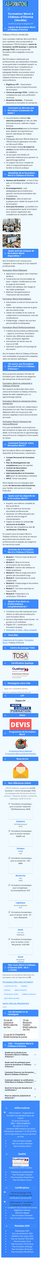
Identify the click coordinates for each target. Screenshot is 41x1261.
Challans (24, 986)
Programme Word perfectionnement (20, 753)
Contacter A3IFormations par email (20, 1128)
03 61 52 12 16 (22, 1126)
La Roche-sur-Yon (10, 986)
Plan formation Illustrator (22, 1249)
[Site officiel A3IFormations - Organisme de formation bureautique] (20, 1115)
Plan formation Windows (22, 1143)
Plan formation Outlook (22, 1174)
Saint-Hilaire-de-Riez (11, 998)
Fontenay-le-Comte (11, 994)
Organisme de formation (13, 640)
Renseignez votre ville (19, 683)
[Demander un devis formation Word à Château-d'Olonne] (20, 724)
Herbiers (7, 990)
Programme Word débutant (20, 751)
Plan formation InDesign (22, 1246)
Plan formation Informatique (22, 1218)
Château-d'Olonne (28, 994)
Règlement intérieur (22, 1210)
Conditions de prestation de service (22, 1207)
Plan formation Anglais (22, 1141)
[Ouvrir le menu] (9, 9)
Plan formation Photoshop (22, 1244)
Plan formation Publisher (22, 1215)
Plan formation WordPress (22, 1252)
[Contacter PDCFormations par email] (20, 770)
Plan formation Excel (22, 1241)
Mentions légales (22, 1213)
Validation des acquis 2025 (22, 1236)
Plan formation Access (22, 1180)
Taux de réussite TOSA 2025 (22, 1239)
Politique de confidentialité (22, 1172)
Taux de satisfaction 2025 (22, 1233)
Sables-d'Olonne (20, 990)
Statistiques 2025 (22, 1231)
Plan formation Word (22, 1146)
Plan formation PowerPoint (22, 1177)
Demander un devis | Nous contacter (21, 630)
